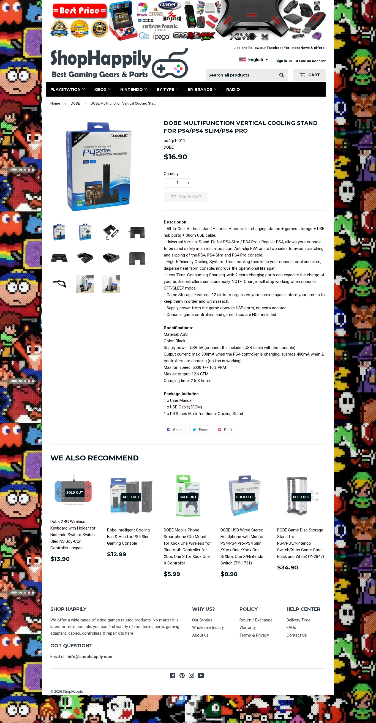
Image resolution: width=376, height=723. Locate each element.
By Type (166, 89)
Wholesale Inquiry (208, 627)
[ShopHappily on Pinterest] (182, 676)
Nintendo (132, 89)
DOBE (75, 103)
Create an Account (310, 61)
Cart (313, 74)
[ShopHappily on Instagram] (191, 676)
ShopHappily (73, 691)
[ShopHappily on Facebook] (172, 676)
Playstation (66, 89)
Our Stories (202, 620)
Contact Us (297, 635)
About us (200, 635)
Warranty (247, 627)
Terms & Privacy (254, 635)
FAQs (291, 627)
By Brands (201, 89)
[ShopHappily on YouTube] (201, 676)
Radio (233, 89)
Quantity (171, 173)
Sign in (281, 61)
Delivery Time (298, 620)
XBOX (101, 89)
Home (55, 103)
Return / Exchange (256, 620)
